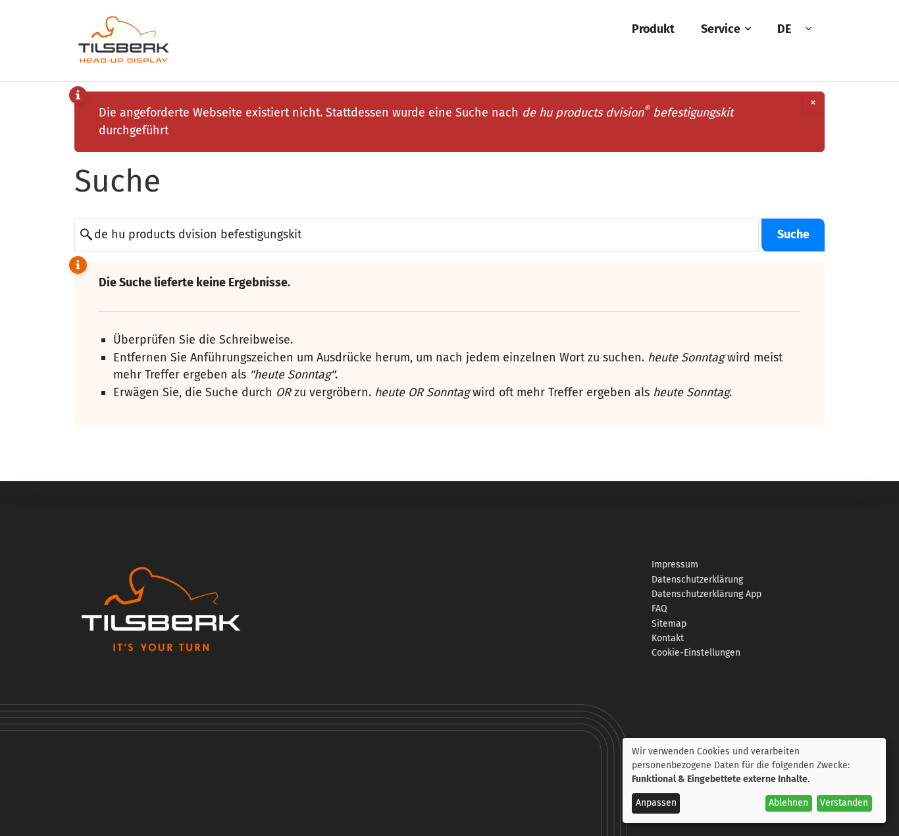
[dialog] (754, 780)
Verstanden (844, 802)
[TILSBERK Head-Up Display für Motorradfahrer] (123, 62)
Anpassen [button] (656, 802)
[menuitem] (653, 29)
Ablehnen (788, 802)
